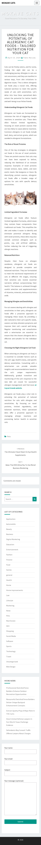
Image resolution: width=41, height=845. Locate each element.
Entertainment (12, 549)
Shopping (10, 631)
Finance (9, 560)
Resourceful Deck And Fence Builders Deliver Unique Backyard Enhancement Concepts (20, 702)
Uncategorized (12, 661)
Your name (8, 748)
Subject (7, 770)
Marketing (10, 605)
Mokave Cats (8, 2)
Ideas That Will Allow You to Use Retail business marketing (20, 465)
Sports (9, 646)
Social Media (11, 636)
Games (9, 570)
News (8, 610)
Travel (8, 656)
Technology (10, 651)
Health (9, 580)
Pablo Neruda (29, 58)
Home (8, 585)
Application (10, 519)
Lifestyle (9, 600)
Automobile (11, 524)
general (9, 575)
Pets (9, 436)
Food (8, 565)
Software (9, 641)
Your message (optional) (13, 781)
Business (9, 534)
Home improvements (14, 590)
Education (10, 544)
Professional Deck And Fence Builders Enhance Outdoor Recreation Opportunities (17, 691)
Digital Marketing (13, 539)
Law (7, 595)
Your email (8, 759)
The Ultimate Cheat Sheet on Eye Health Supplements (21, 452)
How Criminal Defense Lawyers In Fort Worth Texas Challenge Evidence (19, 722)
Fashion (9, 554)
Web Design (10, 667)
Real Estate (10, 621)
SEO (7, 626)
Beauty (9, 529)
